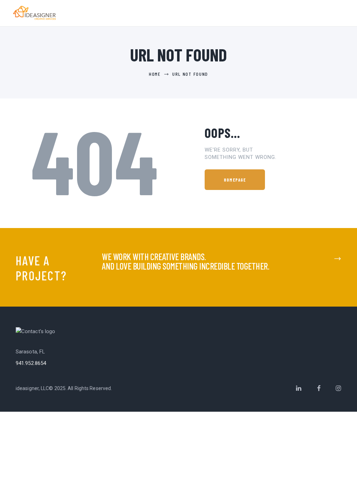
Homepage (235, 180)
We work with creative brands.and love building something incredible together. (185, 261)
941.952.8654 (31, 363)
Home (155, 74)
